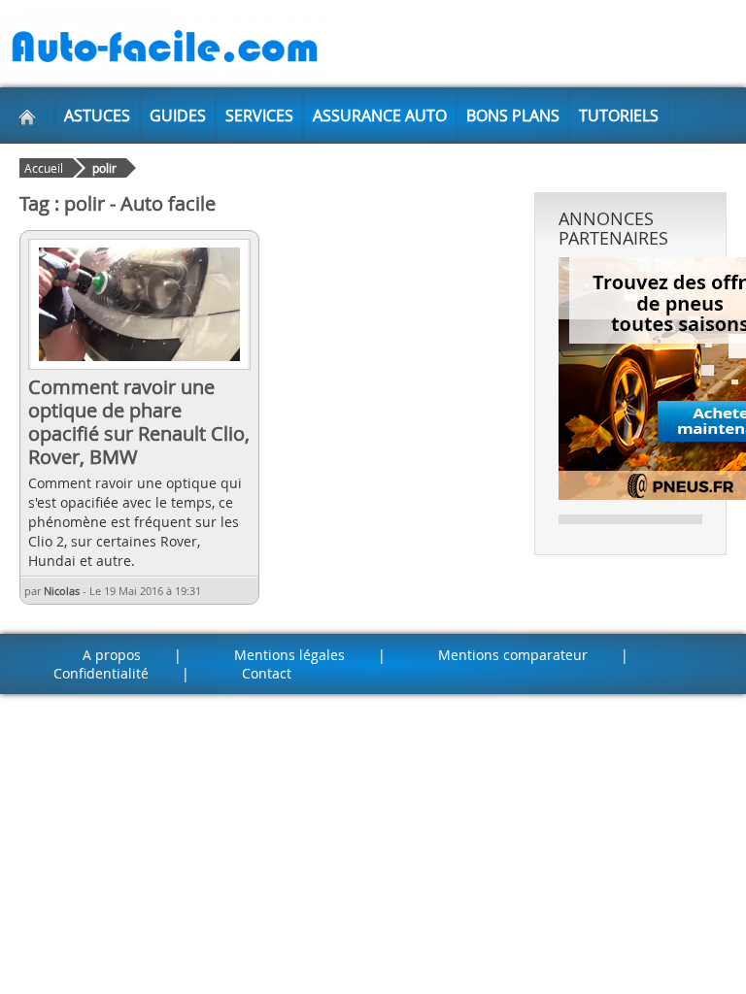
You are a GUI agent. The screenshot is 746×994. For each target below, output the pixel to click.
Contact (266, 673)
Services (259, 115)
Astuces (97, 115)
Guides (178, 115)
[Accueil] (27, 115)
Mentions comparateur (513, 655)
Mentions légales (289, 655)
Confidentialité (101, 673)
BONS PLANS (513, 115)
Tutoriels (619, 115)
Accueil (43, 168)
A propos (112, 655)
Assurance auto (380, 115)
